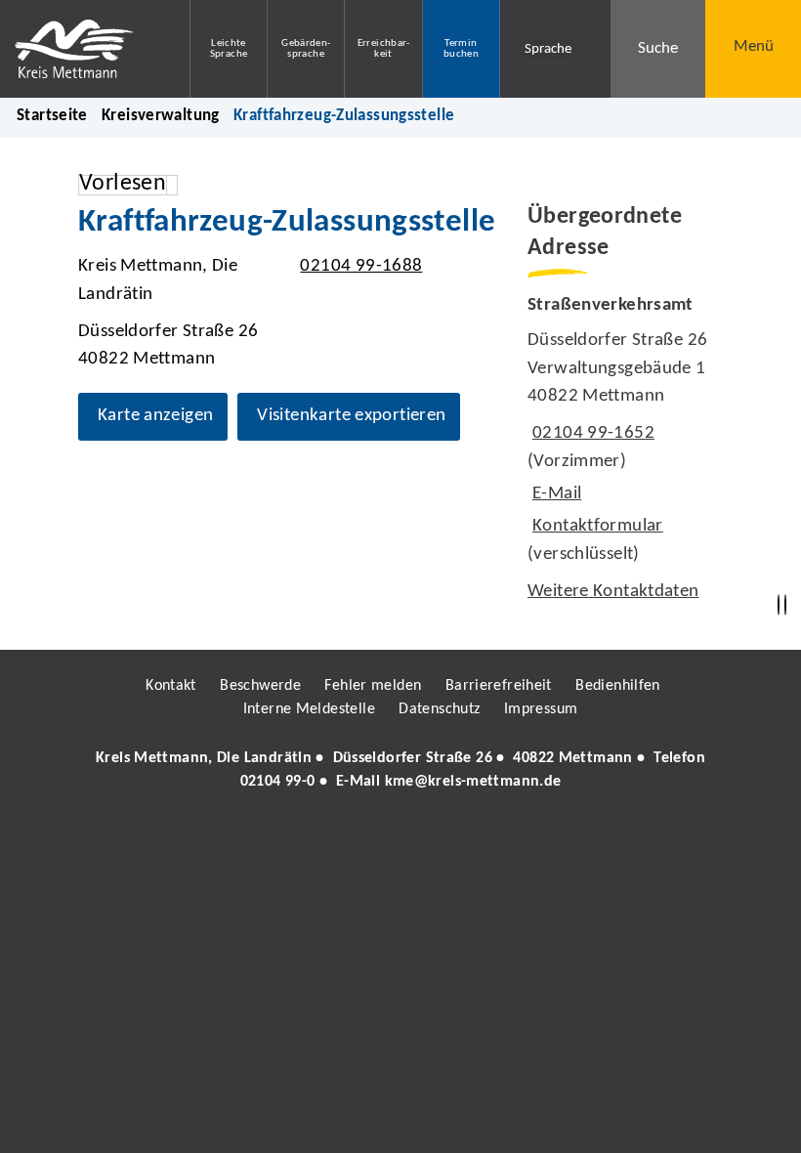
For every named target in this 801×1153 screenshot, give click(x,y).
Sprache (548, 49)
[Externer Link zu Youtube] (442, 837)
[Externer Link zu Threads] (354, 837)
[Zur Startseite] (80, 49)
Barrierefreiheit (498, 686)
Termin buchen (461, 49)
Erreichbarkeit (384, 49)
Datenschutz (439, 709)
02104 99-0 (278, 782)
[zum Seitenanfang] (785, 605)
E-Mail (554, 494)
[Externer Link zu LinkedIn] (398, 837)
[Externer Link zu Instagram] (310, 837)
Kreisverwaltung (161, 115)
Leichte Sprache (229, 49)
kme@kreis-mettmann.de (473, 782)
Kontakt (171, 686)
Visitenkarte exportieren (351, 415)
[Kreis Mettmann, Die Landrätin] (400, 770)
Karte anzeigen (155, 415)
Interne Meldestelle (309, 709)
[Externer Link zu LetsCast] (530, 837)
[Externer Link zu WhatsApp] (486, 837)
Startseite (52, 115)
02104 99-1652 (590, 433)
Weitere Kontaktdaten (613, 591)
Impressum (540, 709)
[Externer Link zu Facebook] (266, 837)
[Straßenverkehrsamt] (625, 449)
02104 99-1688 (358, 266)
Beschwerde (260, 686)
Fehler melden (372, 686)
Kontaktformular (597, 526)
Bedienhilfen (617, 686)
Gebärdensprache (305, 49)
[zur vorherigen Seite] (779, 605)
